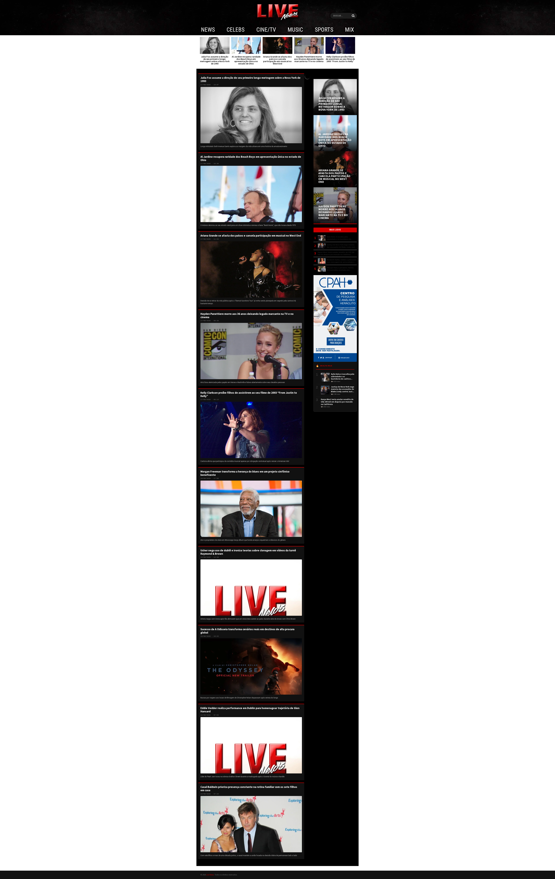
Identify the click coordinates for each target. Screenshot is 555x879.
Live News (210, 875)
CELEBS (236, 29)
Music (295, 29)
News (208, 29)
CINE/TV (266, 29)
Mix (349, 29)
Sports (324, 29)
